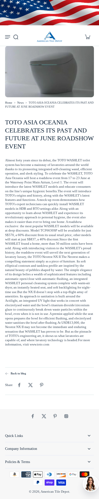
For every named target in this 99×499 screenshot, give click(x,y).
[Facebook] (32, 416)
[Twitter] (44, 416)
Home (8, 102)
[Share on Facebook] (19, 385)
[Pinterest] (55, 416)
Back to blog (18, 373)
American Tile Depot (55, 491)
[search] (15, 37)
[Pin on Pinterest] (41, 385)
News (20, 102)
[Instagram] (66, 416)
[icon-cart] (87, 37)
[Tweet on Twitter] (30, 385)
